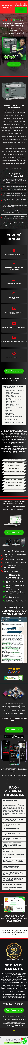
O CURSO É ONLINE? (10, 800)
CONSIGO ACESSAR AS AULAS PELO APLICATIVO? (13, 820)
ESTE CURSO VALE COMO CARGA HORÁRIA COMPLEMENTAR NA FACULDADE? (14, 856)
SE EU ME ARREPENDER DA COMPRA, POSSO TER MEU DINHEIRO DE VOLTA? (12, 868)
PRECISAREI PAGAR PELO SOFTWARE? (11, 824)
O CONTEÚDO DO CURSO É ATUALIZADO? (12, 839)
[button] (14, 387)
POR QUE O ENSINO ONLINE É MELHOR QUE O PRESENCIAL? (12, 888)
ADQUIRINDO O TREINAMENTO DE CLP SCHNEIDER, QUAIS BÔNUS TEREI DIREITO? (14, 879)
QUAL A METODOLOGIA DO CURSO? (11, 834)
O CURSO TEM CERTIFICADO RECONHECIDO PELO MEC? (12, 829)
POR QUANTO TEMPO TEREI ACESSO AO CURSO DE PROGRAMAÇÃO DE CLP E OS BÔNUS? (12, 844)
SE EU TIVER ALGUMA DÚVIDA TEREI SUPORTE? (12, 850)
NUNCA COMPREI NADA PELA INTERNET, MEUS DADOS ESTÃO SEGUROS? (13, 874)
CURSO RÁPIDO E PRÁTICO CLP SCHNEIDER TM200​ (13, 387)
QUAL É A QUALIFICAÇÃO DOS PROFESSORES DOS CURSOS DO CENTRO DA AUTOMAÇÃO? (13, 862)
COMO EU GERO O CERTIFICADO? (14, 884)
